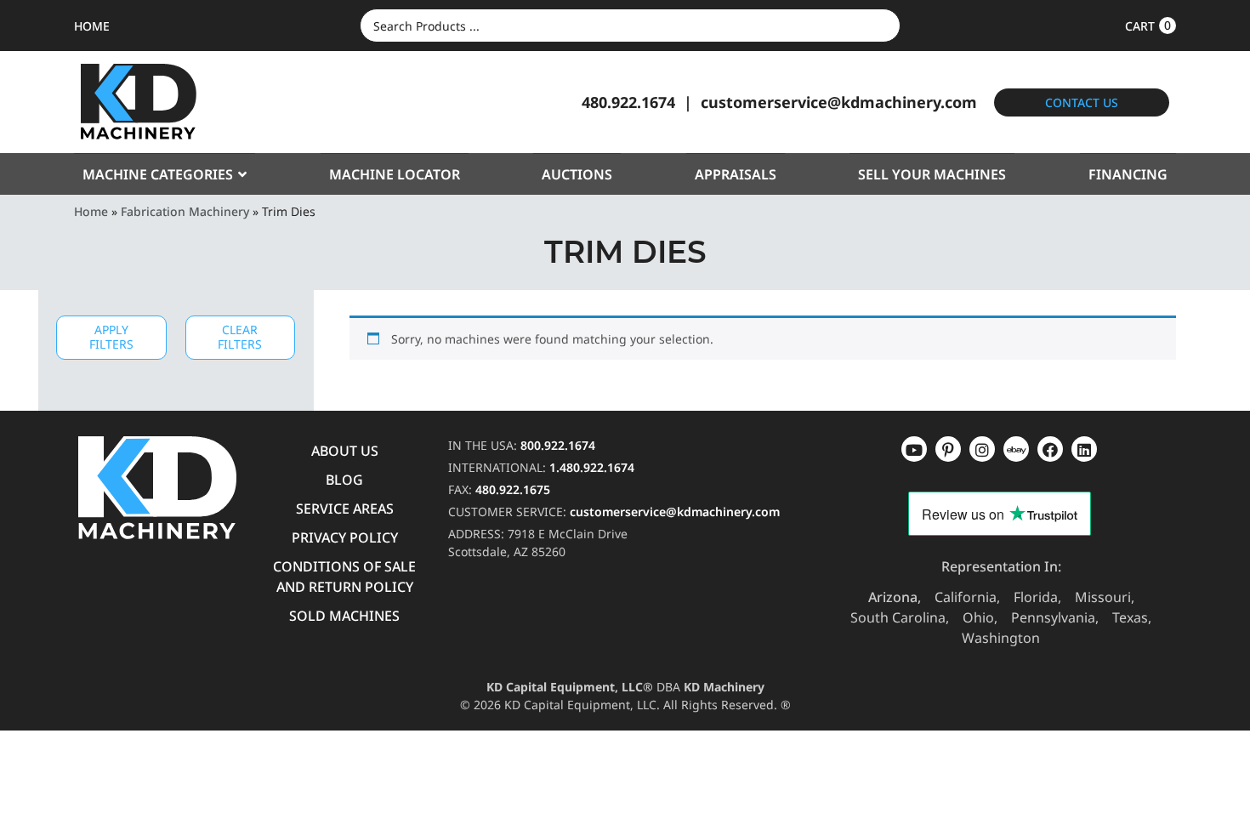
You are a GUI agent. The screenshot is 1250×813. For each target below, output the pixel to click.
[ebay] (1050, 449)
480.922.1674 (628, 102)
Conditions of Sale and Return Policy (344, 576)
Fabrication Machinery (185, 211)
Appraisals (735, 174)
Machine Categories (157, 174)
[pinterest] (982, 449)
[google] (948, 449)
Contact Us (1081, 102)
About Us (344, 450)
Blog (344, 479)
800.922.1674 (557, 445)
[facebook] (1084, 449)
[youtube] (914, 449)
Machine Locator (394, 174)
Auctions (577, 174)
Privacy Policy (345, 537)
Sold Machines (344, 615)
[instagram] (1016, 449)
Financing (1128, 174)
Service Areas (345, 508)
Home (91, 211)
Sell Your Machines (932, 174)
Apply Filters (111, 336)
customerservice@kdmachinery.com (839, 102)
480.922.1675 (512, 489)
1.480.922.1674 (591, 467)
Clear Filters (240, 336)
